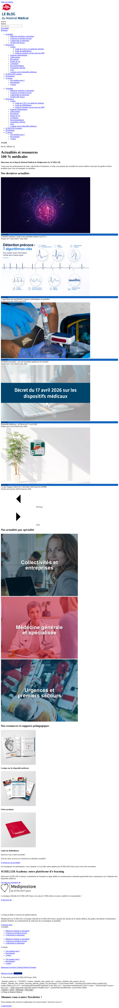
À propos (9, 78)
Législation (14, 64)
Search (3, 22)
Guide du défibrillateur (23, 51)
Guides (12, 47)
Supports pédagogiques (18, 55)
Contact (13, 84)
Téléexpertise (15, 57)
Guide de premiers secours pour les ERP (30, 53)
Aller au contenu (7, 2)
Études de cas (15, 61)
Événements (10, 76)
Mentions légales (7, 973)
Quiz (12, 70)
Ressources (10, 45)
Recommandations (17, 66)
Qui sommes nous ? (13, 951)
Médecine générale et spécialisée (22, 36)
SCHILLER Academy (14, 74)
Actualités (9, 34)
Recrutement (15, 82)
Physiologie (14, 59)
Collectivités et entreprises (19, 41)
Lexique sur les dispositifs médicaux (23, 72)
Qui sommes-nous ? (17, 80)
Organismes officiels (17, 68)
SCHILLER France (17, 43)
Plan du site (18, 973)
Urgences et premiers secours (21, 38)
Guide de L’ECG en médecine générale (29, 49)
